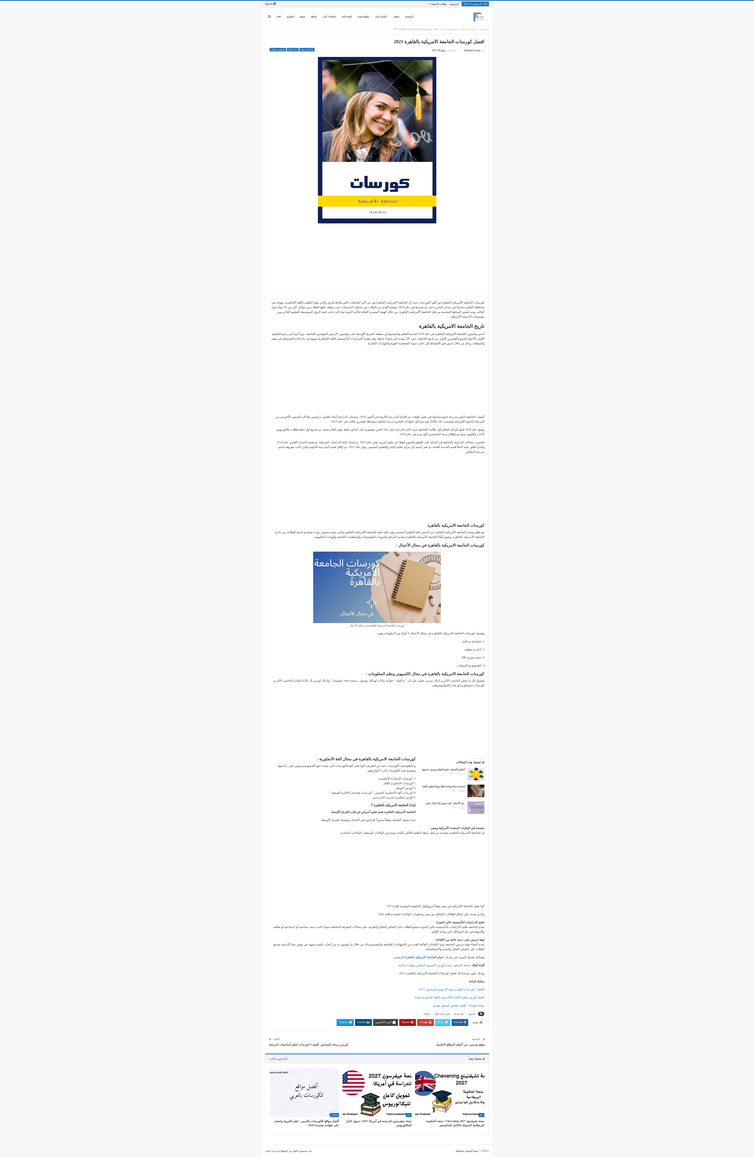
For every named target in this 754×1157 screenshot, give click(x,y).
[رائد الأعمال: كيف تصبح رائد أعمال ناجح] (476, 807)
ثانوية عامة (347, 16)
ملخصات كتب (329, 16)
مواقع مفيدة (363, 16)
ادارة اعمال (292, 49)
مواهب (396, 16)
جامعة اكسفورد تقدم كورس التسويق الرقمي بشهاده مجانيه (434, 965)
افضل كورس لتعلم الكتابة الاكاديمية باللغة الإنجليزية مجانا (449, 997)
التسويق (472, 1014)
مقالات (335, 1115)
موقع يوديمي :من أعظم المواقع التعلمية (460, 1044)
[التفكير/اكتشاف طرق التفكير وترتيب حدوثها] (476, 774)
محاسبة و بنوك (307, 49)
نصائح (314, 16)
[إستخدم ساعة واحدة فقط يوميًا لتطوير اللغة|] (476, 791)
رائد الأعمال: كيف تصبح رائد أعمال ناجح (445, 803)
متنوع (302, 16)
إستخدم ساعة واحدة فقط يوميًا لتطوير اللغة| (443, 786)
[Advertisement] (377, 262)
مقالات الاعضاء (439, 4)
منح (481, 1115)
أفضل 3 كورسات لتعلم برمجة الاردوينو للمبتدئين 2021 (451, 989)
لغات (278, 16)
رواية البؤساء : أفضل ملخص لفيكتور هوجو (458, 1005)
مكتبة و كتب (381, 16)
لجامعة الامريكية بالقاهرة (420, 957)
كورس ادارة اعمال (442, 1014)
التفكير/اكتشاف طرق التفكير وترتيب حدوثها (443, 769)
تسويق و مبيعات (278, 49)
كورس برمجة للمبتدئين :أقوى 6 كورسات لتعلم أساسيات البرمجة (308, 1044)
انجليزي (290, 16)
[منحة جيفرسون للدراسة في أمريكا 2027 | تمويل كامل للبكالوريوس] (377, 1093)
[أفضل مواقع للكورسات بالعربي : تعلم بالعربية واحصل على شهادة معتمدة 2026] (304, 1093)
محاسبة (427, 1014)
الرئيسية (454, 4)
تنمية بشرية (459, 1014)
